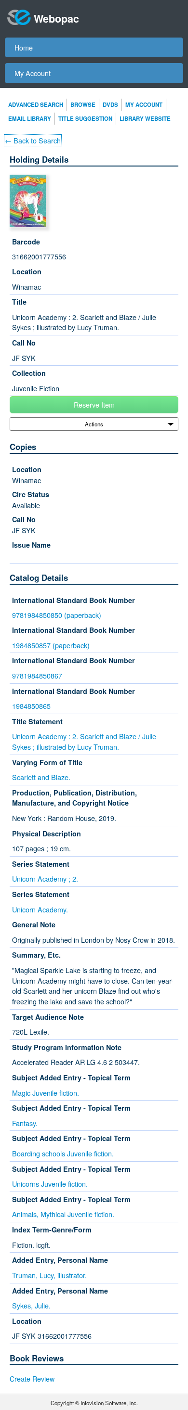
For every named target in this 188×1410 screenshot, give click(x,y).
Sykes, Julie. (31, 1305)
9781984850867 (37, 675)
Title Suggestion (85, 119)
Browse (82, 105)
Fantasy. (25, 1123)
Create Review (32, 1378)
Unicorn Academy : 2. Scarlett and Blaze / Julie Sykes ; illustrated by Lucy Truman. (84, 741)
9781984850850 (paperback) (56, 615)
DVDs (110, 105)
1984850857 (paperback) (51, 645)
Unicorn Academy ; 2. (45, 878)
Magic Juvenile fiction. (45, 1093)
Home (23, 47)
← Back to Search (33, 140)
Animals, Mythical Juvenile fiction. (63, 1214)
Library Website (145, 119)
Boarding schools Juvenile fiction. (63, 1153)
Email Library (29, 119)
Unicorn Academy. (40, 909)
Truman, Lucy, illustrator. (49, 1275)
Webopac (56, 18)
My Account (32, 73)
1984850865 (31, 706)
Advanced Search (35, 105)
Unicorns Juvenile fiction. (50, 1184)
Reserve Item (94, 404)
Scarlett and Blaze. (41, 777)
